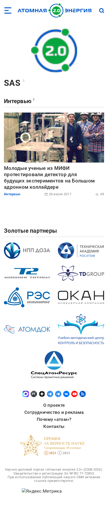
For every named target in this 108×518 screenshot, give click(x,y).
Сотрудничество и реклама (54, 412)
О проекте (54, 405)
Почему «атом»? (54, 419)
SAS (12, 83)
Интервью (17, 101)
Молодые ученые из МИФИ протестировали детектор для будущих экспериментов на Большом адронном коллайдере (49, 177)
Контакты (53, 426)
